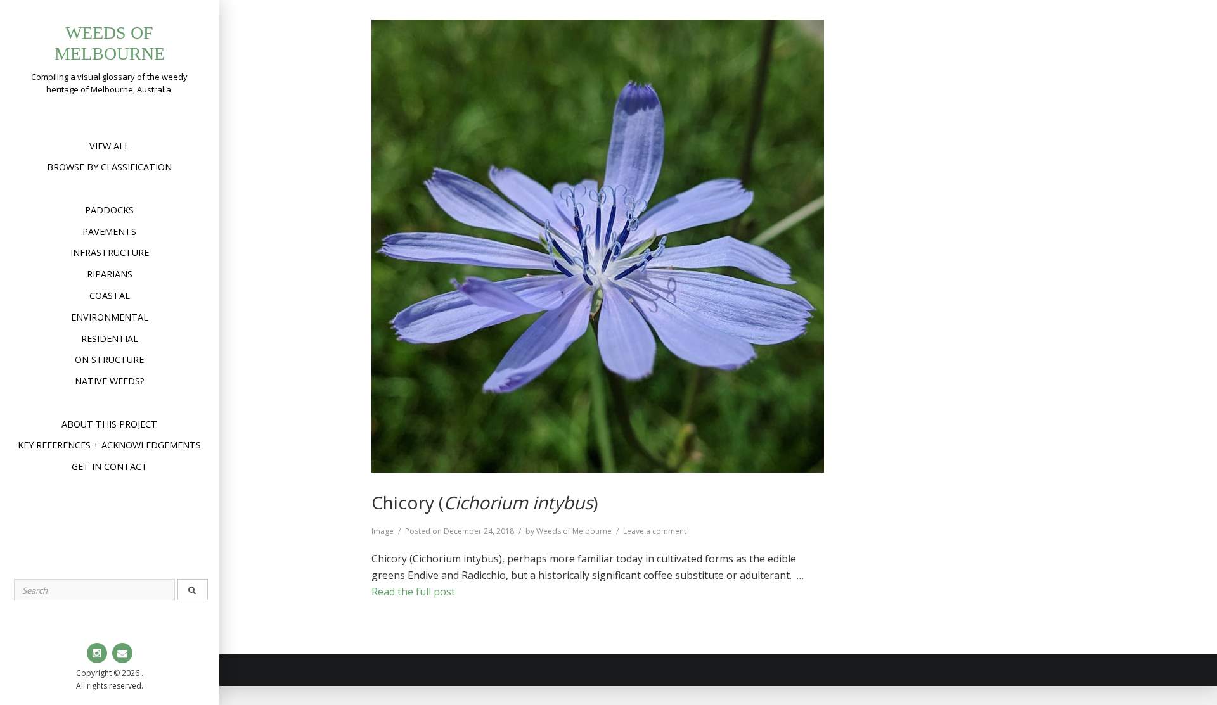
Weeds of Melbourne (574, 531)
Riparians (109, 274)
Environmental (109, 317)
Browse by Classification (109, 167)
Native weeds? (110, 381)
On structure (109, 359)
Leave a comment (654, 531)
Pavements (109, 231)
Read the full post (413, 592)
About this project (109, 424)
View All (109, 146)
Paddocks (109, 210)
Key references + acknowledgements (109, 445)
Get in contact (110, 466)
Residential (109, 339)
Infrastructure (109, 252)
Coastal (109, 295)
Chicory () (484, 502)
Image (382, 531)
